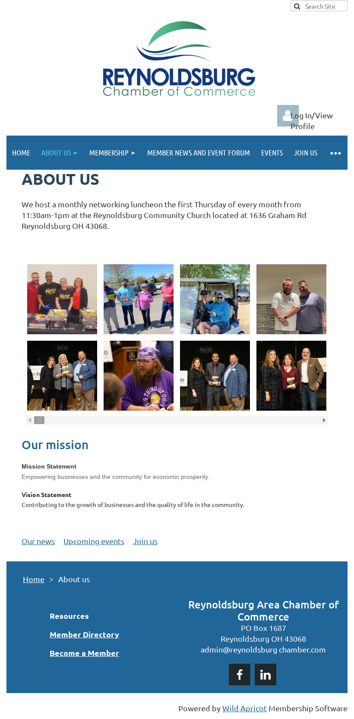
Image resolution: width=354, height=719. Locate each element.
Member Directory (84, 634)
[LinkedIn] (265, 674)
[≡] (335, 153)
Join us (145, 540)
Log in (288, 116)
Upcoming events (93, 540)
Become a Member (84, 653)
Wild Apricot (244, 708)
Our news (38, 540)
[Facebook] (239, 674)
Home (33, 578)
